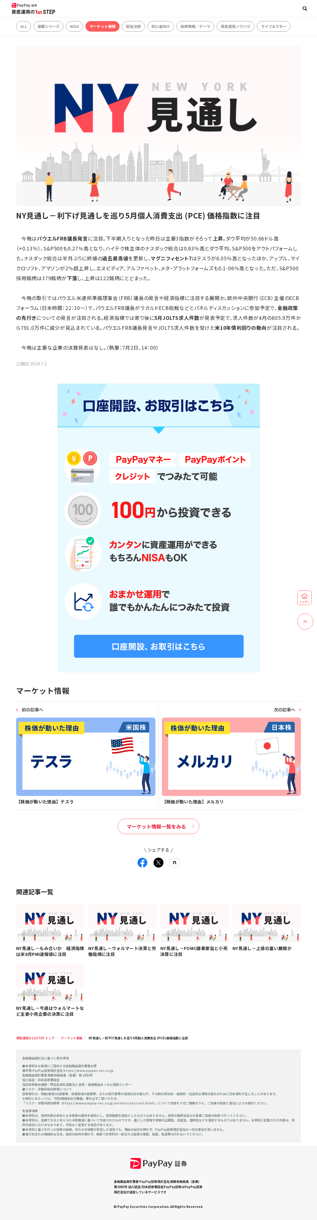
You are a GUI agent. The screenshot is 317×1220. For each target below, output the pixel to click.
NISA (74, 26)
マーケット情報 (102, 26)
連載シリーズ (48, 26)
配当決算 (133, 26)
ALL (23, 26)
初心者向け (160, 26)
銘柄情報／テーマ (195, 26)
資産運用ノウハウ (235, 26)
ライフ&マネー (273, 26)
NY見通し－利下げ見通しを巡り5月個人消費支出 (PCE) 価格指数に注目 (138, 1038)
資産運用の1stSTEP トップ (35, 1038)
